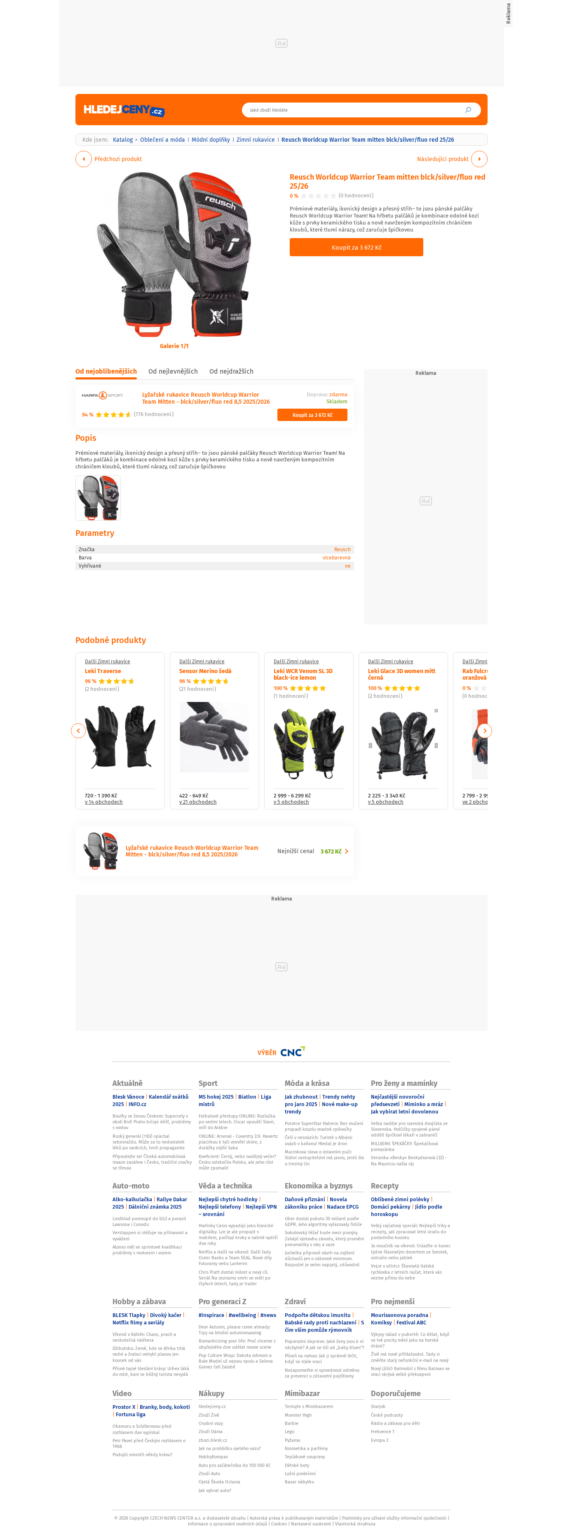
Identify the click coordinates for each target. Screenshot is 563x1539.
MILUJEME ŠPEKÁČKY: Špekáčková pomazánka (404, 1146)
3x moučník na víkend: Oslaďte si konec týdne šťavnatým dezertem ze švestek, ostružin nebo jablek (410, 1251)
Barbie (291, 1423)
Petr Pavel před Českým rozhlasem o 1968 (149, 1443)
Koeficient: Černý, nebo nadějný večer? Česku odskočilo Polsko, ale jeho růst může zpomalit (237, 1162)
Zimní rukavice (256, 139)
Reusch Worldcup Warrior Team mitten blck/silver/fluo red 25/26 (388, 181)
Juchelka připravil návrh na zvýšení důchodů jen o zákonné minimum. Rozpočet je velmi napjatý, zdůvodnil (322, 1258)
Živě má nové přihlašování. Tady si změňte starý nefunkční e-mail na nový (409, 1357)
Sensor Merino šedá (205, 670)
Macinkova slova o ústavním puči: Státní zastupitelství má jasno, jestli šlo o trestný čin (324, 1157)
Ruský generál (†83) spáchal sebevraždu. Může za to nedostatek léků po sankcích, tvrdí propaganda (149, 1142)
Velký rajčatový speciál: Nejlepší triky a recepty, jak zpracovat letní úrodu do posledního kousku (410, 1231)
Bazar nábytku (299, 1481)
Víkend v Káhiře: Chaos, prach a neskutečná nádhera (144, 1337)
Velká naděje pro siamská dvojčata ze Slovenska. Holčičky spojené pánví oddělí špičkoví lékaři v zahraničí (409, 1129)
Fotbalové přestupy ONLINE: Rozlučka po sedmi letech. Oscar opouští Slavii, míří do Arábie (237, 1122)
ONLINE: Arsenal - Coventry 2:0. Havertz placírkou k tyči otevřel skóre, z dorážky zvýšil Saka (238, 1142)
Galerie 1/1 (174, 345)
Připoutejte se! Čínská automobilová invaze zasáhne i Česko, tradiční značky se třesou (152, 1162)
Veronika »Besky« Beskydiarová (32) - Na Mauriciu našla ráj (409, 1160)
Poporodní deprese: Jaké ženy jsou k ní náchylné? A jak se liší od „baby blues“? (324, 1344)
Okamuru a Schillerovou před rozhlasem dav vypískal (142, 1429)
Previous (78, 731)
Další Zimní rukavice (107, 661)
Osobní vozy (211, 1423)
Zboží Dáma (211, 1431)
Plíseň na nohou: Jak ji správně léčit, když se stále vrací (321, 1358)
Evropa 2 (379, 1440)
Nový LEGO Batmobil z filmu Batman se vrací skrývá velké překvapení (410, 1371)
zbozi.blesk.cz (213, 1440)
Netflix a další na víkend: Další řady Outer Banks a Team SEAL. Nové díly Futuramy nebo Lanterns (235, 1258)
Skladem (336, 401)
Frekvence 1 (382, 1431)
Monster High (298, 1415)
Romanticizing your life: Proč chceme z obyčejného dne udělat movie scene (237, 1344)
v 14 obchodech (104, 802)
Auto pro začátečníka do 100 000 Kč (234, 1465)
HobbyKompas (213, 1456)
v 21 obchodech (198, 802)
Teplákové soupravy (305, 1456)
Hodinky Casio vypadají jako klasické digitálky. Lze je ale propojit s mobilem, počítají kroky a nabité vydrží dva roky (238, 1234)
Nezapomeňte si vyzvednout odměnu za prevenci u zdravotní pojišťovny (322, 1373)
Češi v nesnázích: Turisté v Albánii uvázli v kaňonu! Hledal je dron (318, 1140)
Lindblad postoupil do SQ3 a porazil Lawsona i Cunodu (149, 1221)
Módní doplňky (211, 139)
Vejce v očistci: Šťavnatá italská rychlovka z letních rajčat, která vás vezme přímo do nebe (406, 1272)
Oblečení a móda (162, 139)
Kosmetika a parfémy (306, 1448)
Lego (289, 1431)
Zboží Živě (209, 1415)
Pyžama (292, 1440)
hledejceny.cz (212, 1406)
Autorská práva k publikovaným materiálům (294, 1518)
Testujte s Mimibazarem (309, 1406)
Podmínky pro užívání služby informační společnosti (394, 1518)
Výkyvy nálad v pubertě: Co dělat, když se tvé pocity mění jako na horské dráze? (410, 1340)
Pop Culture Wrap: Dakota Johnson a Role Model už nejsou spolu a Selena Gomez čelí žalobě (236, 1361)
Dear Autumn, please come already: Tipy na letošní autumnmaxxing (234, 1330)
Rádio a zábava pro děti (395, 1423)
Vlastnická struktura (355, 1523)
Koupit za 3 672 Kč (357, 247)
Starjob (378, 1406)
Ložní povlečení (300, 1473)
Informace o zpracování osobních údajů (227, 1523)
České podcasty (387, 1415)
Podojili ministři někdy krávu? (142, 1454)
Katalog (123, 139)
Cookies (279, 1523)
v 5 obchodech (291, 802)
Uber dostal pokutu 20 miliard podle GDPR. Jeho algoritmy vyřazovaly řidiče (323, 1221)
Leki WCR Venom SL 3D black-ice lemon (303, 674)
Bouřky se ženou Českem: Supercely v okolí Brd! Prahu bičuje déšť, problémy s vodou (152, 1122)
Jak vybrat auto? (215, 1490)
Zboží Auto (209, 1473)
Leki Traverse (103, 670)
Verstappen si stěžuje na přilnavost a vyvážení (150, 1235)
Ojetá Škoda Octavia (219, 1481)
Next (485, 731)
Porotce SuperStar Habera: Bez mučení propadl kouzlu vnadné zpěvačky (324, 1126)
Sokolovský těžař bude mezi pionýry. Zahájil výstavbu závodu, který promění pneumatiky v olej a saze (324, 1238)
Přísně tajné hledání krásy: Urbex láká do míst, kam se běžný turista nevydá (151, 1371)
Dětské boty (297, 1465)
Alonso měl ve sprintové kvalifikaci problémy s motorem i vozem (147, 1250)
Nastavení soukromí (311, 1523)
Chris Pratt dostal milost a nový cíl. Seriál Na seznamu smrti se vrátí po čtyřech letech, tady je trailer (234, 1278)
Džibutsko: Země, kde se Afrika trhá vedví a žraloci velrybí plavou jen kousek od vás (149, 1354)
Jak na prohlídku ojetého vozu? (230, 1448)
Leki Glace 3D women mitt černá (401, 674)
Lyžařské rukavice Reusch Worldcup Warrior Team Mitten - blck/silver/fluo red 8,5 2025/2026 (206, 398)
